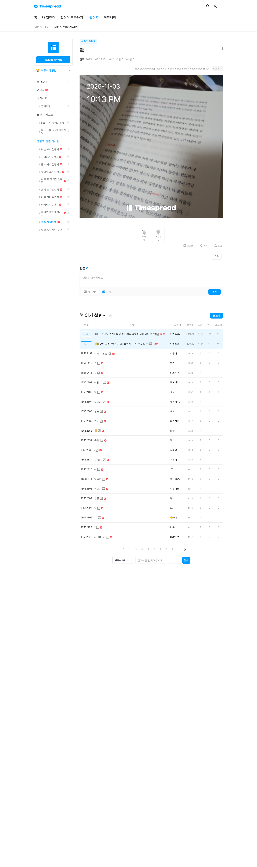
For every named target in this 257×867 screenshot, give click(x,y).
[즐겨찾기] (110, 315)
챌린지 (94, 17)
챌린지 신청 (41, 27)
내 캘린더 (48, 17)
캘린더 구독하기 (71, 17)
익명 (108, 291)
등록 (214, 291)
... (179, 549)
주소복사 (217, 68)
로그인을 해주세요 (53, 59)
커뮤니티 (110, 17)
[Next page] (185, 549)
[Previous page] (118, 549)
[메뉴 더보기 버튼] (221, 48)
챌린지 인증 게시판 (66, 27)
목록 (217, 256)
